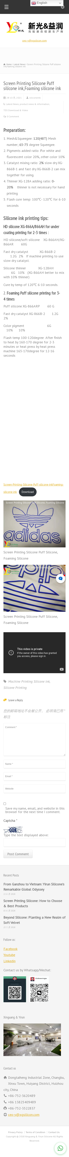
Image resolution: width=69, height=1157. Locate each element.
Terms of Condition (35, 1132)
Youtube (9, 955)
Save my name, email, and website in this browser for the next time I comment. (35, 810)
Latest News (12, 104)
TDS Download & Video (15, 110)
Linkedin (9, 961)
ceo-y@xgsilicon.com (34, 40)
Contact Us (54, 1132)
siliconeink (35, 97)
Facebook (10, 949)
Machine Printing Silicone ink (29, 681)
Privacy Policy (15, 1132)
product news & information (34, 104)
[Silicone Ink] (34, 33)
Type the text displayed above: (25, 835)
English (41, 2)
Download (28, 492)
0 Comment (13, 116)
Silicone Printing (15, 687)
